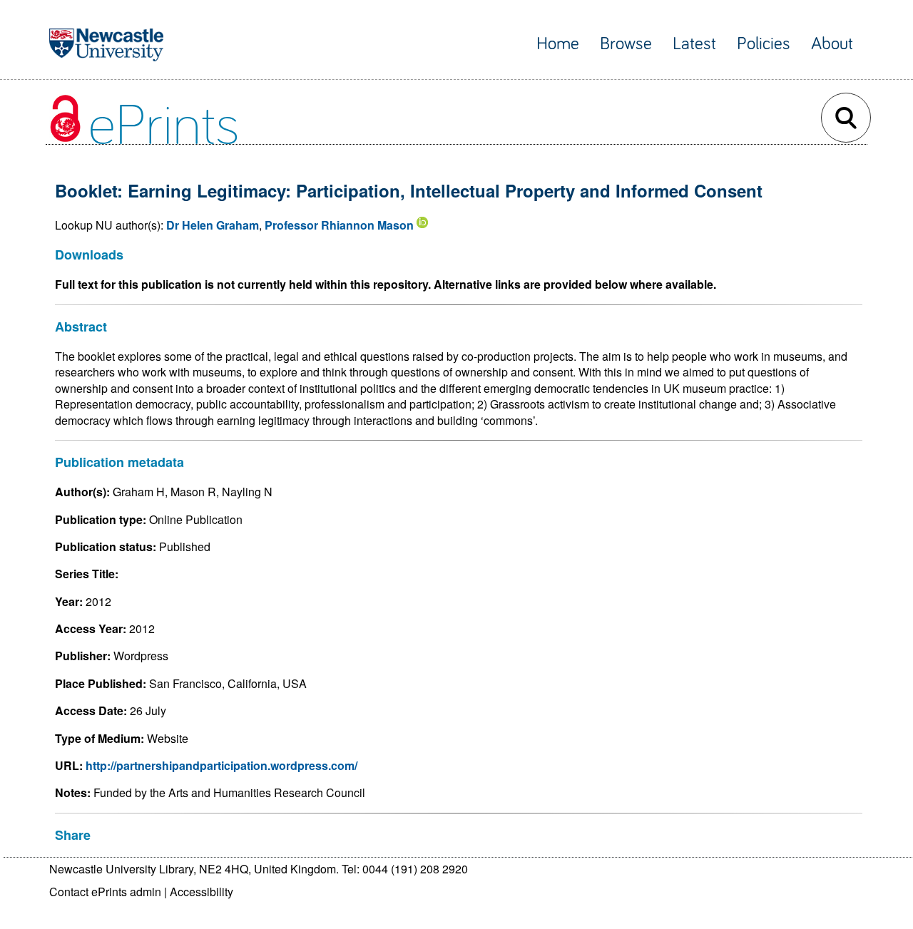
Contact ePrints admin (105, 891)
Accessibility (201, 891)
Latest (694, 44)
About (832, 44)
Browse (626, 44)
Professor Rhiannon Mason (339, 225)
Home (557, 44)
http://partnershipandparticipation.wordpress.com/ (221, 765)
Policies (763, 44)
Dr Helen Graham (212, 225)
